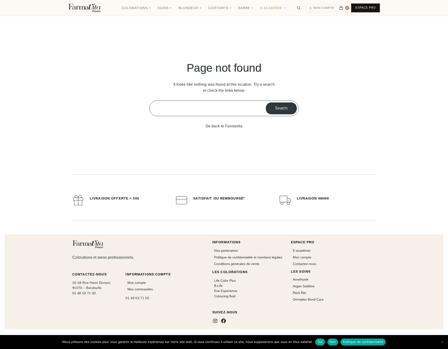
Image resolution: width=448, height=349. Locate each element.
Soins (163, 8)
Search (281, 108)
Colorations (135, 8)
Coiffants (218, 8)
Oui (320, 342)
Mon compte (323, 8)
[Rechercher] (299, 8)
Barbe (244, 8)
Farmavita (233, 126)
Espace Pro (365, 7)
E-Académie (271, 8)
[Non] (442, 342)
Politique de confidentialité (363, 342)
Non (333, 342)
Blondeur (188, 8)
